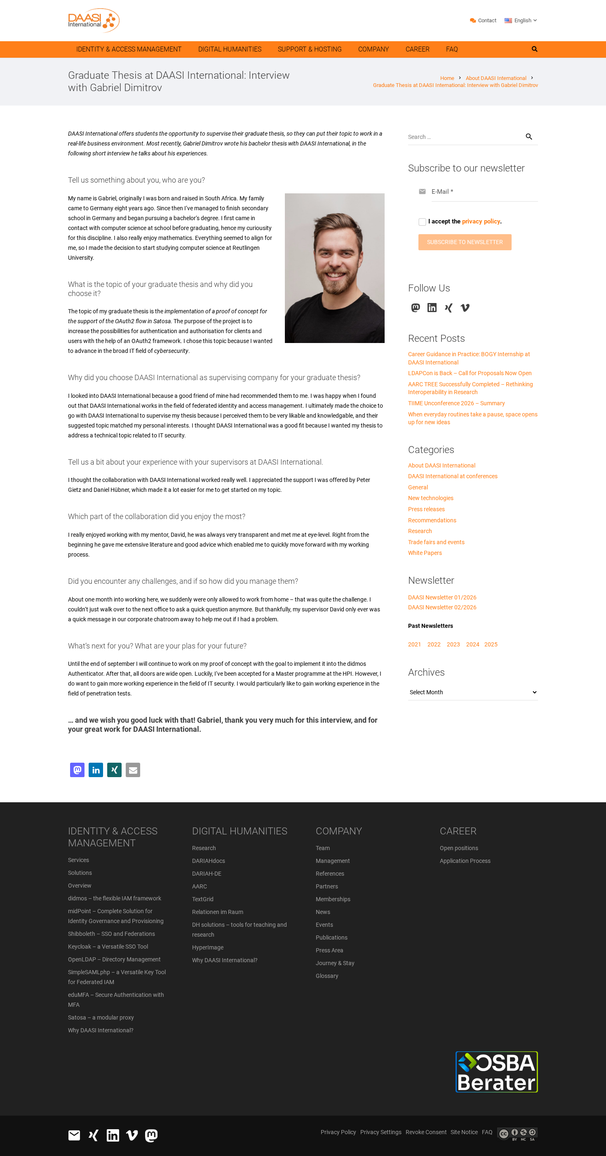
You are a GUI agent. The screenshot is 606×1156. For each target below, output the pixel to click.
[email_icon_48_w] (74, 1135)
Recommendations (432, 520)
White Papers (425, 553)
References (330, 873)
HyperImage (207, 947)
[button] (521, 20)
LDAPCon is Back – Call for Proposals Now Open (470, 373)
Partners (327, 886)
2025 (491, 644)
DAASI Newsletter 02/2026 (442, 607)
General (418, 487)
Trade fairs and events (436, 542)
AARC (199, 886)
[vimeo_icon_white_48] (132, 1135)
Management (333, 861)
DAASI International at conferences (453, 476)
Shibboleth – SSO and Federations (111, 933)
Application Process (465, 861)
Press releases (426, 509)
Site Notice (464, 1132)
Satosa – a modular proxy (101, 1017)
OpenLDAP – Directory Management (114, 959)
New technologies (430, 498)
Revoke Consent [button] (426, 1132)
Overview (80, 885)
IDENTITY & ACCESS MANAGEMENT (112, 837)
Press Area (329, 950)
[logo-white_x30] (151, 1135)
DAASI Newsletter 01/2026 (442, 597)
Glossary (327, 976)
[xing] (448, 307)
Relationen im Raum (217, 912)
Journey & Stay (335, 963)
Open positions (459, 848)
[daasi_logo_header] (94, 20)
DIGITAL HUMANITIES (239, 831)
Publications (332, 937)
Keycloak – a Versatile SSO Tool (108, 946)
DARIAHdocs (208, 861)
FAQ (487, 1132)
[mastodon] (415, 307)
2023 (453, 644)
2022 (434, 644)
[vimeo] (465, 307)
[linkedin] (432, 307)
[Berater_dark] (466, 1072)
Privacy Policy (338, 1132)
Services (78, 860)
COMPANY (339, 831)
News (323, 912)
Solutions (80, 872)
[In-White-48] (113, 1135)
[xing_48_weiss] (93, 1135)
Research (420, 531)
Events (324, 924)
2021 (414, 644)
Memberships (333, 899)
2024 (472, 644)
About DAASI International (441, 465)
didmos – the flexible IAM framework (114, 898)
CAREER (458, 831)
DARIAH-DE (206, 873)
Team (323, 848)
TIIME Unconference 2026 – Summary (456, 403)
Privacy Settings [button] (381, 1132)
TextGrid (203, 899)
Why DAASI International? (101, 1030)
